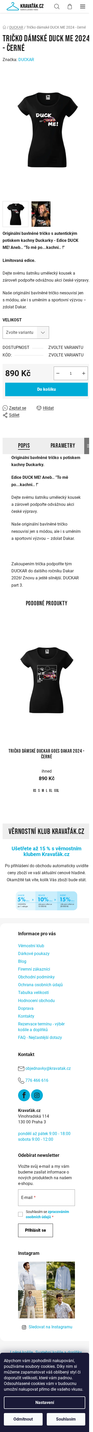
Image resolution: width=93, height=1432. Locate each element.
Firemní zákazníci (34, 969)
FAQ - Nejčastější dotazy (40, 1037)
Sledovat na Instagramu (50, 1326)
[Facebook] (24, 1095)
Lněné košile (21, 1352)
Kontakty (26, 1016)
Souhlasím (66, 1419)
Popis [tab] (24, 445)
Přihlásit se (35, 1230)
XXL (56, 790)
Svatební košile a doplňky (58, 1352)
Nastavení (44, 1402)
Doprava (26, 1008)
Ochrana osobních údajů (40, 984)
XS (35, 790)
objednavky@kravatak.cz (48, 1068)
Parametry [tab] (63, 445)
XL (50, 790)
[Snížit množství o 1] (58, 373)
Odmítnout (23, 1419)
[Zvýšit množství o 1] (84, 373)
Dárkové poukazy (34, 953)
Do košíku (46, 389)
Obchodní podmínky (36, 976)
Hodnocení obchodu (36, 1000)
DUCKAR (26, 59)
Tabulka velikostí (33, 992)
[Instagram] (37, 1095)
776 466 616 (36, 1080)
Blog (22, 961)
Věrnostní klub (31, 945)
